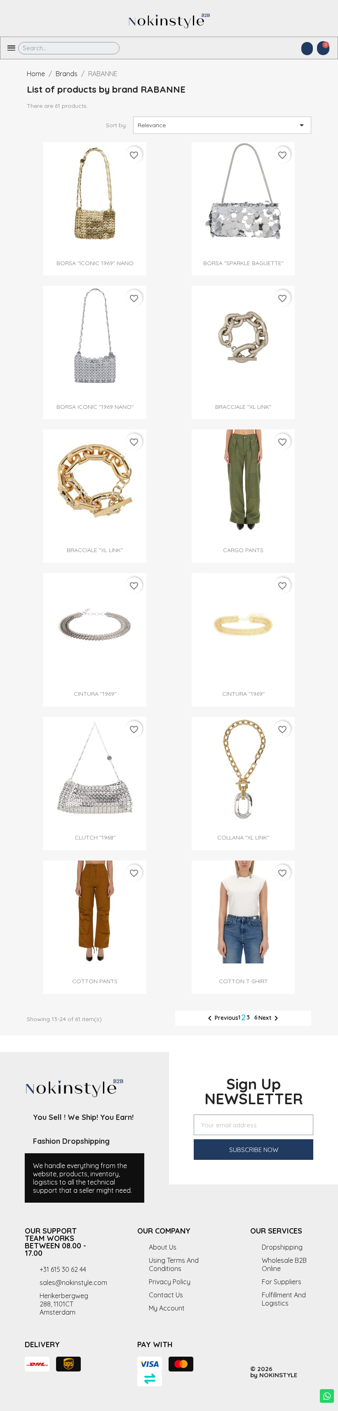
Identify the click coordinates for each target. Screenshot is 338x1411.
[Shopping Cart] (323, 48)
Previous (221, 1018)
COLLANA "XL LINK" (243, 837)
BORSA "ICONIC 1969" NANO (95, 263)
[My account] (307, 48)
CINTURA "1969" (95, 693)
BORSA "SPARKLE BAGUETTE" (243, 263)
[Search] (107, 48)
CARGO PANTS (243, 550)
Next (269, 1018)
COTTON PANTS (94, 981)
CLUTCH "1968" (95, 837)
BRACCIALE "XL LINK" (243, 406)
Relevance (222, 125)
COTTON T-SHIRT (243, 981)
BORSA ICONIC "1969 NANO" (95, 406)
